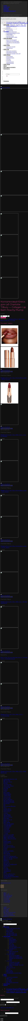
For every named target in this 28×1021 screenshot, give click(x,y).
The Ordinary (7, 810)
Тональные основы (9, 874)
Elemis (8, 27)
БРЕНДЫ (6, 25)
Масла (5, 849)
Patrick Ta (9, 29)
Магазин (6, 9)
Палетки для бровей (12, 41)
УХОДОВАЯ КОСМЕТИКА (10, 876)
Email (3, 1013)
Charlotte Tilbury (11, 26)
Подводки (9, 48)
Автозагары (7, 815)
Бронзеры (9, 56)
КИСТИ (5, 840)
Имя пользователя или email (10, 998)
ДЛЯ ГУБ (6, 49)
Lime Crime (6, 798)
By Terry (5, 783)
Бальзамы (21, 319)
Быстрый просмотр (7, 371)
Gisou (5, 791)
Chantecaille (7, 784)
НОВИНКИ (6, 853)
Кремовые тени (8, 845)
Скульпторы (10, 61)
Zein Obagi (6, 814)
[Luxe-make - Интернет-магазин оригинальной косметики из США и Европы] (8, 18)
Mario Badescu (7, 799)
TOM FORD (6, 811)
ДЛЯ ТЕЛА (6, 64)
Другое (5, 833)
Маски (5, 848)
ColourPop (9, 30)
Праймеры (6, 865)
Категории (6, 936)
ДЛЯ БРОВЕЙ (7, 38)
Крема (5, 844)
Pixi (4, 804)
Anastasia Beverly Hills (13, 33)
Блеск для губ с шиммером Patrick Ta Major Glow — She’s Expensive (14, 658)
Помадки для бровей (12, 42)
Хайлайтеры (10, 63)
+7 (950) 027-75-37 (16, 25)
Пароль (3, 1002)
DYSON (5, 788)
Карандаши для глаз (9, 838)
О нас (5, 5)
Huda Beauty (7, 794)
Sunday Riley (7, 809)
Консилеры (7, 841)
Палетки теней (10, 46)
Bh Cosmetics (7, 781)
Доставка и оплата (9, 67)
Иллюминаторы (8, 836)
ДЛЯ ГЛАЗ (6, 45)
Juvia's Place (7, 796)
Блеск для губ (5, 320)
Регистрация (4, 1015)
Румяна (8, 60)
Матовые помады (11, 52)
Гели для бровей (11, 40)
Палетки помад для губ (13, 53)
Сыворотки (6, 871)
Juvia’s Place (10, 35)
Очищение (6, 855)
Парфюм (6, 860)
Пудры (8, 59)
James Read (7, 795)
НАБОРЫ (6, 852)
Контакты (6, 68)
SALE (5, 66)
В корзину (3, 317)
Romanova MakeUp (9, 806)
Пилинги (6, 861)
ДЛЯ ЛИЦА (6, 55)
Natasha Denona (11, 31)
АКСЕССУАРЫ (7, 817)
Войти (2, 1004)
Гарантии (6, 7)
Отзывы (5, 8)
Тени (7, 44)
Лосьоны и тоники (9, 846)
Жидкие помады (11, 51)
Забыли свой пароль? (7, 1007)
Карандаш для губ (9, 837)
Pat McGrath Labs (11, 37)
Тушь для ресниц (8, 875)
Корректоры (10, 57)
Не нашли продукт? (9, 11)
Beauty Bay (6, 780)
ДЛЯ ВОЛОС (7, 826)
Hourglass (9, 34)
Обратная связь (8, 913)
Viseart (5, 813)
